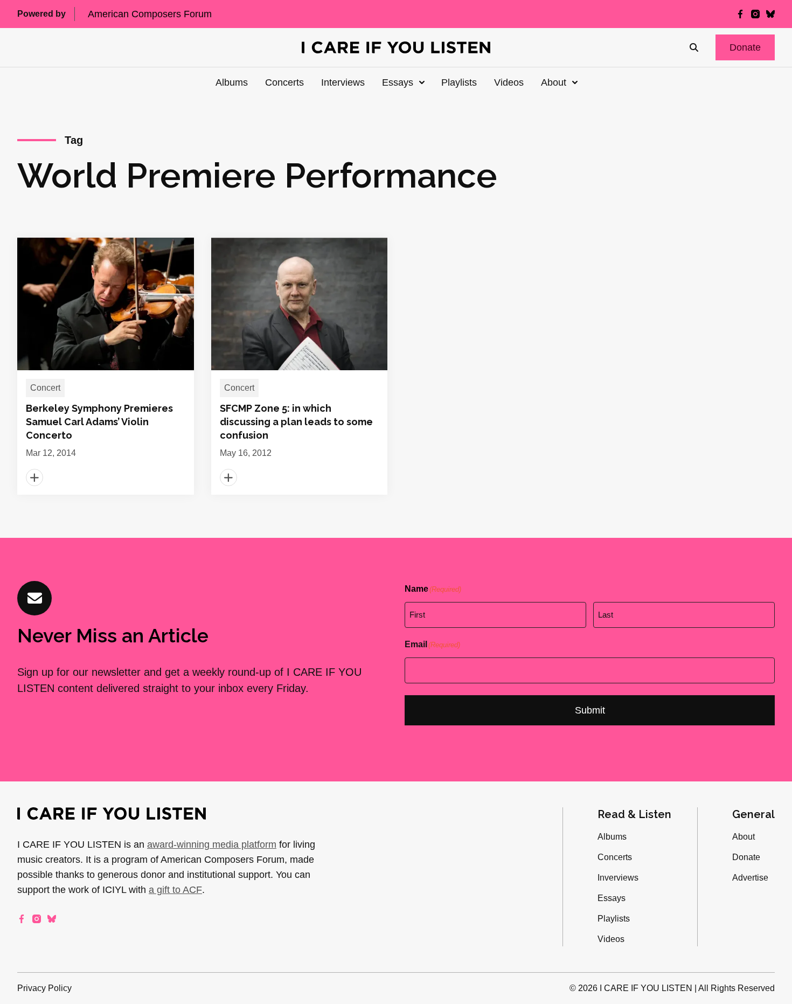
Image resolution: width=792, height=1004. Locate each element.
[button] (745, 47)
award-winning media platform (211, 844)
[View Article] (105, 366)
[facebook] (740, 14)
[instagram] (755, 14)
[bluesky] (770, 14)
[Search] (694, 47)
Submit (590, 710)
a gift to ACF (175, 889)
